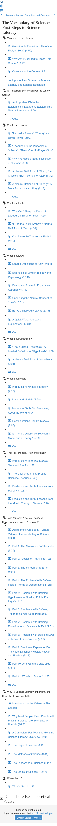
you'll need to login (42, 813)
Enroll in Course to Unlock (28, 817)
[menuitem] (2, 6)
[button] (2, 2)
